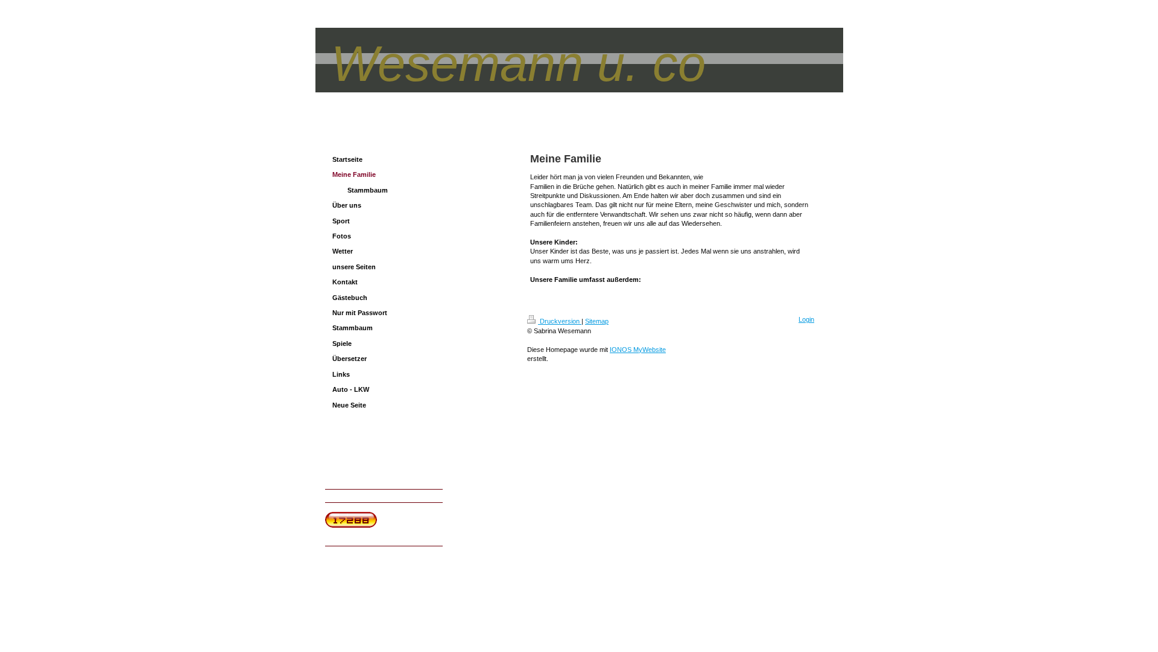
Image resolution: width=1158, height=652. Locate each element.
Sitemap (597, 321)
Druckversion (559, 321)
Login (806, 319)
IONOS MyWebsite (638, 349)
